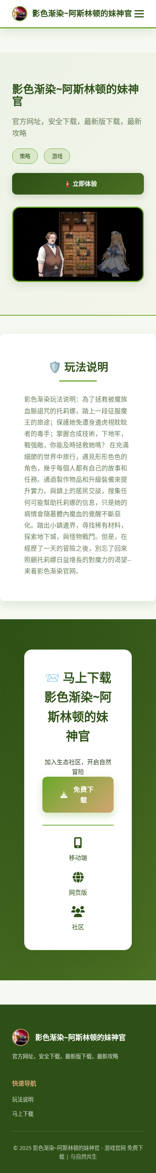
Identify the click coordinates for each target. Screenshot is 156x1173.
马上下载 (22, 1113)
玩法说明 (22, 1099)
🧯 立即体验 (80, 183)
